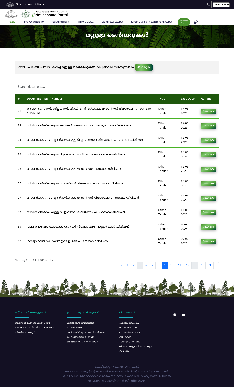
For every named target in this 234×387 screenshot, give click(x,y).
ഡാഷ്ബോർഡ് (74, 327)
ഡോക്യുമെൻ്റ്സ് (34, 22)
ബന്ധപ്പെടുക (86, 22)
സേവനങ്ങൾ (60, 22)
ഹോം (13, 22)
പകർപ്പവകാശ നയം (129, 341)
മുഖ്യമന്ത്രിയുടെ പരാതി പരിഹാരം (86, 332)
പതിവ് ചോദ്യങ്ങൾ (112, 22)
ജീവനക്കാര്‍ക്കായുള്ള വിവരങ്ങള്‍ (152, 22)
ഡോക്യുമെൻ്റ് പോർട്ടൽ (80, 337)
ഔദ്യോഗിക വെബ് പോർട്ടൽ (82, 341)
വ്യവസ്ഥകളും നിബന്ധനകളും (135, 346)
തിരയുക (143, 67)
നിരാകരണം (125, 337)
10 (171, 265)
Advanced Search (184, 22)
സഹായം (124, 351)
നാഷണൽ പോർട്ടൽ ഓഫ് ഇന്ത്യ (32, 323)
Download (208, 111)
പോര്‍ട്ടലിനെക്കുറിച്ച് (129, 323)
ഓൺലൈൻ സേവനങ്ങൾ (80, 323)
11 (179, 265)
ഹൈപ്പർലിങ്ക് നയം (129, 327)
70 (201, 265)
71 (209, 265)
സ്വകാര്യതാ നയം (129, 332)
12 (187, 265)
